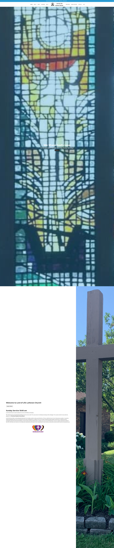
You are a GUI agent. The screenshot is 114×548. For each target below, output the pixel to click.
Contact (80, 4)
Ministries (68, 4)
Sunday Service (74, 4)
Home (31, 4)
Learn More (9, 406)
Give (84, 4)
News (39, 4)
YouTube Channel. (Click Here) (17, 416)
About (35, 4)
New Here (57, 150)
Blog (47, 4)
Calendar (43, 4)
